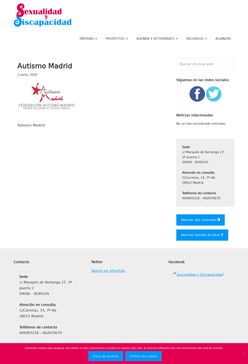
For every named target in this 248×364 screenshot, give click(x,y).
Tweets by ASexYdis (108, 271)
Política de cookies (143, 356)
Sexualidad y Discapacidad (43, 15)
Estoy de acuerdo (106, 356)
